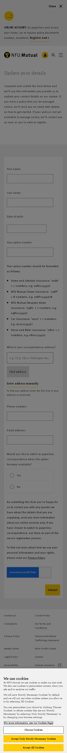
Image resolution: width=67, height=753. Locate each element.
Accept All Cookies (33, 747)
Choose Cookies (33, 730)
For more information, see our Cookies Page (28, 723)
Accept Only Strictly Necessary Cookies (33, 738)
